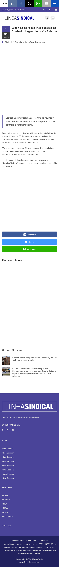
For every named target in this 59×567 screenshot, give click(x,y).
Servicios (32, 540)
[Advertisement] (29, 81)
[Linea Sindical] (19, 17)
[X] (29, 3)
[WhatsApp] (38, 3)
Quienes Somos (17, 540)
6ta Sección (8, 470)
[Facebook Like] (12, 3)
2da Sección (8, 453)
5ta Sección (8, 465)
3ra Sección (8, 457)
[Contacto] (56, 9)
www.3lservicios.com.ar (29, 562)
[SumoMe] (55, 3)
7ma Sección (8, 474)
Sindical (8, 42)
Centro (6, 499)
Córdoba (18, 42)
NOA (5, 508)
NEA (5, 504)
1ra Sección (8, 448)
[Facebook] (45, 9)
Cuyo (5, 512)
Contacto (44, 540)
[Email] (46, 3)
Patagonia (8, 516)
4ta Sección (8, 461)
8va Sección (8, 478)
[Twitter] (51, 9)
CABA (6, 495)
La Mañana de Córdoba (35, 42)
